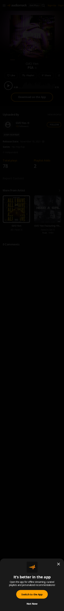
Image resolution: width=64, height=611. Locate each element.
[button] (32, 305)
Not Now (32, 603)
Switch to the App (31, 594)
